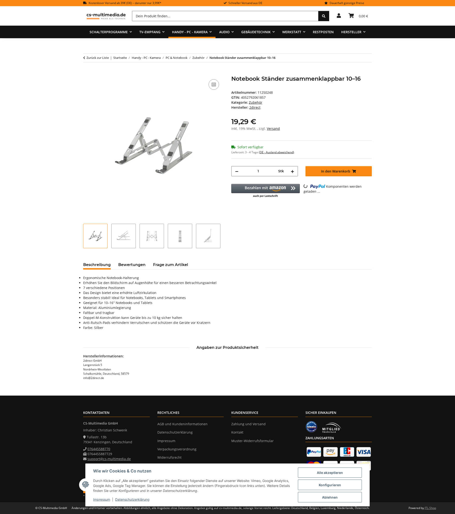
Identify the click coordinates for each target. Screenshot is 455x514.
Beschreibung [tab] (97, 264)
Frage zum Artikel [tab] (170, 264)
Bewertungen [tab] (132, 264)
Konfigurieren (330, 485)
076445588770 (98, 449)
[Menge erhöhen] (292, 171)
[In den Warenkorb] (87, 72)
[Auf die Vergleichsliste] (214, 84)
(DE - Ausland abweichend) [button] (276, 152)
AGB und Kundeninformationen (182, 424)
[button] (339, 16)
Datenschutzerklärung (132, 499)
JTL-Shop (430, 508)
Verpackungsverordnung (176, 449)
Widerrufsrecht (169, 457)
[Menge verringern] (237, 171)
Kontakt (237, 432)
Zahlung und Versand (248, 424)
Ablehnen (330, 497)
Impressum (101, 499)
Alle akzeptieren (330, 473)
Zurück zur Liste (97, 58)
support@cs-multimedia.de (109, 459)
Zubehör (255, 102)
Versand (273, 128)
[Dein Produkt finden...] (323, 16)
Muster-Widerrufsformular (252, 441)
